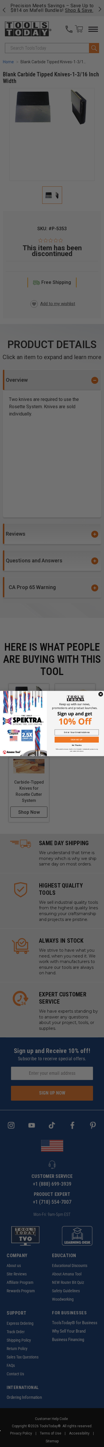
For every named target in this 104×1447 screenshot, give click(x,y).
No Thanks (76, 745)
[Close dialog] (101, 694)
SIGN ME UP (76, 739)
